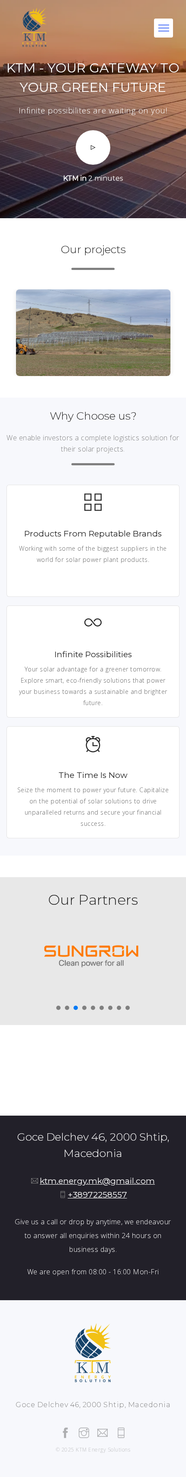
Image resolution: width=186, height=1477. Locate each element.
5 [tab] (93, 1008)
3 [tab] (76, 1008)
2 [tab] (67, 1008)
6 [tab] (101, 1008)
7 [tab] (110, 1008)
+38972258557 (97, 1195)
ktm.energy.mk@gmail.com (97, 1181)
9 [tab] (127, 1008)
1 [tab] (58, 1008)
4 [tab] (84, 1008)
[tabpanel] (93, 956)
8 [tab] (119, 1008)
